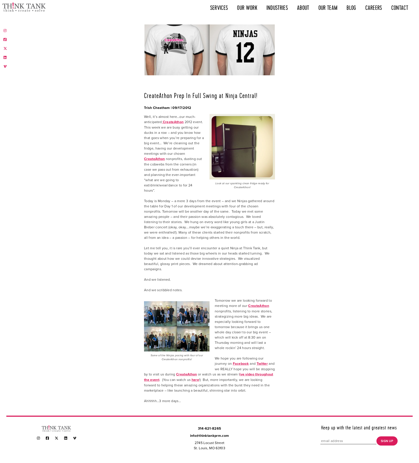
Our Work (247, 8)
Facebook (241, 363)
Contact (399, 8)
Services (219, 8)
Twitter (262, 363)
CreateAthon (173, 121)
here (195, 379)
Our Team (328, 8)
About (303, 8)
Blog (351, 8)
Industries (277, 8)
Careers (373, 8)
